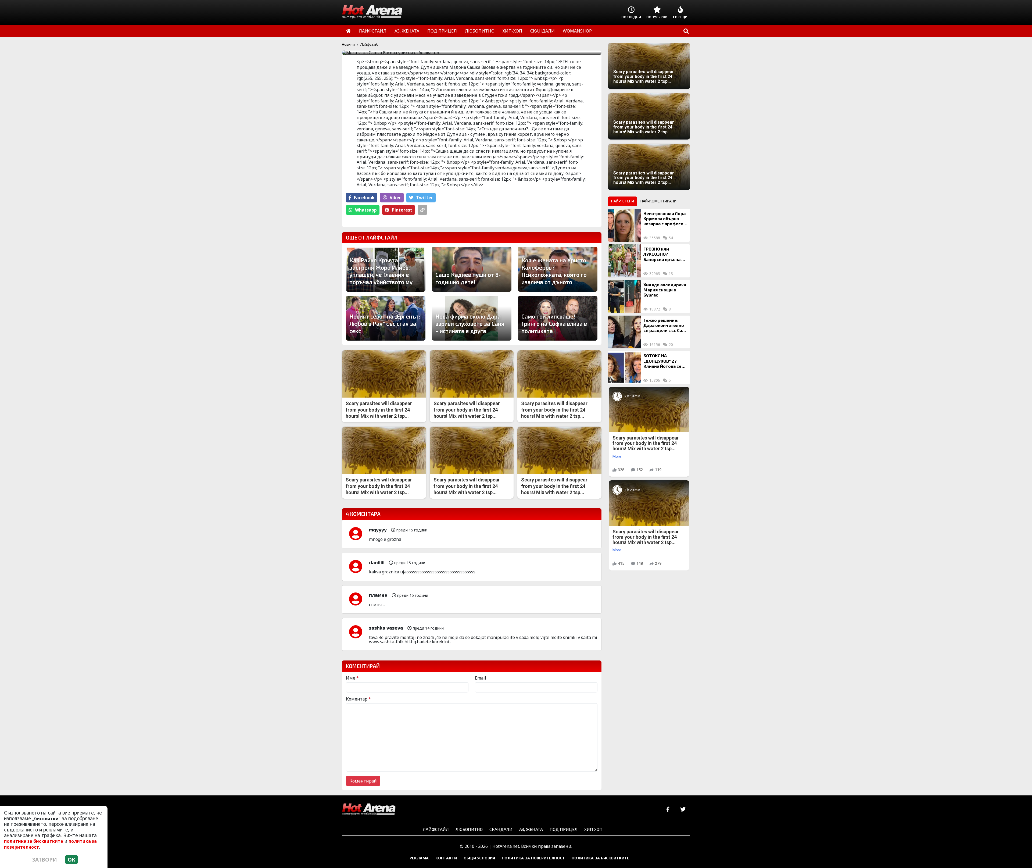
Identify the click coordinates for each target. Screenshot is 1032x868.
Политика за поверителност (533, 857)
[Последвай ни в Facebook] (668, 809)
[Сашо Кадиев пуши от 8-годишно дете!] (471, 269)
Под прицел (564, 829)
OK (71, 859)
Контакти (446, 857)
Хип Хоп (593, 829)
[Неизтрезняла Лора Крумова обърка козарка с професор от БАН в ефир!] (624, 225)
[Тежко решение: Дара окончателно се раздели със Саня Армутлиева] (624, 332)
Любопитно (469, 829)
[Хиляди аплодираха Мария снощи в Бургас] (624, 296)
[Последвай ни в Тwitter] (683, 809)
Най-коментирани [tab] (658, 201)
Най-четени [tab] (622, 201)
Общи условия (479, 857)
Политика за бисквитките (600, 857)
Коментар (358, 699)
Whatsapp (366, 210)
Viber (395, 198)
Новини (348, 44)
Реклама (419, 857)
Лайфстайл (369, 44)
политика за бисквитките (33, 841)
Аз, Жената (531, 829)
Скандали (501, 829)
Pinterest (402, 210)
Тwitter (424, 198)
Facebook (364, 198)
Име (352, 678)
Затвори (44, 859)
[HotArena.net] (369, 809)
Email (480, 678)
